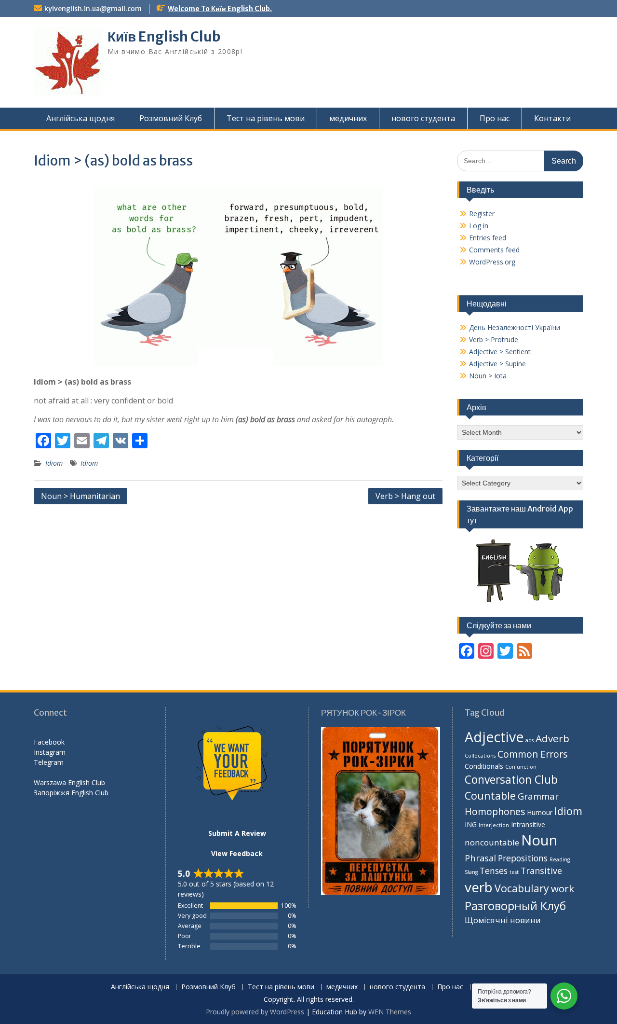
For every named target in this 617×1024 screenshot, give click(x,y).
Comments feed (494, 249)
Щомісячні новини (503, 920)
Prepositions (523, 858)
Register (482, 213)
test (514, 872)
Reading (560, 859)
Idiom (54, 463)
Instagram (50, 752)
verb (479, 887)
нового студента (423, 118)
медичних (348, 118)
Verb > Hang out (405, 496)
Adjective (494, 737)
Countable (490, 796)
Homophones (495, 811)
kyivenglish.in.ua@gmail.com (93, 8)
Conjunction (521, 766)
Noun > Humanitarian (80, 496)
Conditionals (484, 766)
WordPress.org (492, 261)
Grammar (538, 796)
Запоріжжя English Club (71, 792)
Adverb (552, 738)
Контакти (552, 118)
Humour (539, 812)
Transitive (541, 870)
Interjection (494, 825)
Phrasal (480, 858)
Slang (471, 872)
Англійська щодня (80, 118)
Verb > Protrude (493, 339)
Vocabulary (522, 888)
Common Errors (532, 754)
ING (471, 824)
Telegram (49, 762)
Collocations (480, 755)
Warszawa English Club (69, 782)
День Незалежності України (514, 327)
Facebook (49, 742)
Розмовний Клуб (170, 118)
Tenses (494, 870)
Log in (478, 225)
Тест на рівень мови (266, 118)
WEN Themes (389, 1011)
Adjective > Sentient (500, 351)
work (562, 888)
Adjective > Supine (497, 363)
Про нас (495, 118)
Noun (539, 840)
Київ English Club (164, 36)
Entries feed (487, 237)
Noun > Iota (488, 375)
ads (529, 740)
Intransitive (528, 824)
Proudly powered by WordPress (255, 1011)
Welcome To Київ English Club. (220, 8)
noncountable (492, 842)
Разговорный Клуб (515, 905)
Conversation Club (511, 779)
